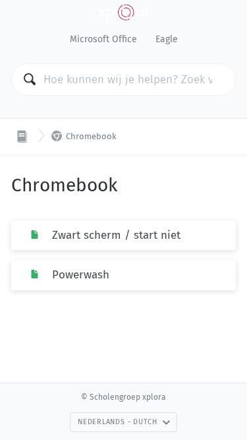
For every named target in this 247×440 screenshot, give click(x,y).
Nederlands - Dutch (117, 422)
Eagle (166, 39)
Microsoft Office (103, 39)
